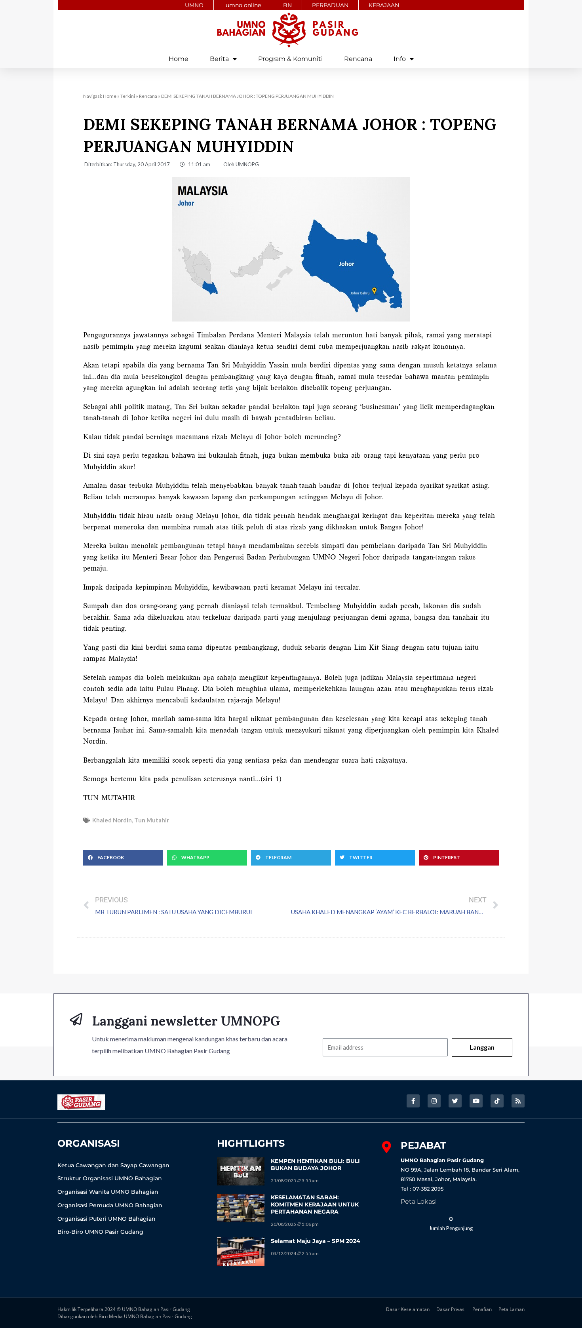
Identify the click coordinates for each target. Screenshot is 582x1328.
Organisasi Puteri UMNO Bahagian (106, 1218)
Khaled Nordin (112, 820)
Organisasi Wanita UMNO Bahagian (107, 1191)
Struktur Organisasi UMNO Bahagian (109, 1178)
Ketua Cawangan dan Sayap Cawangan (113, 1165)
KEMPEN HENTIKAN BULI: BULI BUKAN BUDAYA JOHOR (315, 1164)
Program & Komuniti (290, 59)
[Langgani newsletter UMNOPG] (76, 1019)
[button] (123, 858)
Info (400, 59)
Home (178, 59)
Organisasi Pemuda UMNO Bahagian (109, 1205)
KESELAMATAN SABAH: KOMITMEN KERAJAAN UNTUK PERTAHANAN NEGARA (315, 1204)
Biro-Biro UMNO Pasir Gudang (100, 1231)
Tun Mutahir (151, 820)
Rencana (358, 59)
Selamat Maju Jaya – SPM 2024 (315, 1240)
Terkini (127, 96)
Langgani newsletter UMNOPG (186, 1021)
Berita (219, 59)
